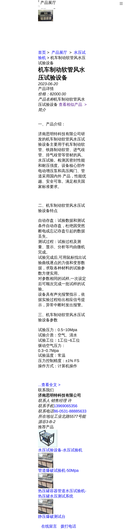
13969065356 (65, 406)
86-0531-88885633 (70, 411)
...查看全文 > (49, 385)
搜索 (54, 8)
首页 (42, 52)
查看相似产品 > (73, 104)
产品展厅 (59, 52)
